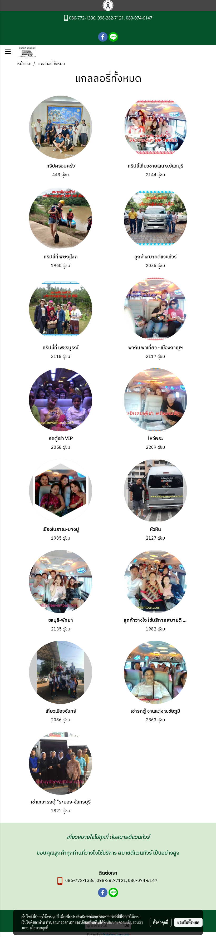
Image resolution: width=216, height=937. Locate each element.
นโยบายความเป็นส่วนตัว (124, 922)
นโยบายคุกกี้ (39, 927)
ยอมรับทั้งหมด (188, 922)
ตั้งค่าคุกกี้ (160, 922)
